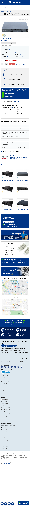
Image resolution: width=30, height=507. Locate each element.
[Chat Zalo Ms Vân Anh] (5, 505)
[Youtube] (9, 366)
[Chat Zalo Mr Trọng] (9, 505)
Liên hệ (2, 394)
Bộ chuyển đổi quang (5, 432)
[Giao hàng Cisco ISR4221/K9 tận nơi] (15, 235)
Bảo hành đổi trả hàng (6, 382)
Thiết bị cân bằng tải (5, 414)
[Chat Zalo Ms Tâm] (2, 505)
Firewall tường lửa (5, 412)
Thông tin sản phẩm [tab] (7, 101)
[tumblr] (22, 366)
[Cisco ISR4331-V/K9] (7, 188)
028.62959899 (8, 222)
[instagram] (12, 366)
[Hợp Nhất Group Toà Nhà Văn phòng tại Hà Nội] (15, 287)
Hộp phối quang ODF (5, 438)
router (12, 107)
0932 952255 (20, 356)
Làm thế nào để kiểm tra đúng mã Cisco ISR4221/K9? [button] (14, 143)
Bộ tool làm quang (5, 446)
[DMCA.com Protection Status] (4, 399)
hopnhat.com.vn (9, 350)
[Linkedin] (15, 366)
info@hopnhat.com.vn (10, 226)
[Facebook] (2, 366)
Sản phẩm (11, 8)
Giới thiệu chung (4, 377)
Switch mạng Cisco (5, 403)
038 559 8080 (9, 93)
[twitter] (5, 366)
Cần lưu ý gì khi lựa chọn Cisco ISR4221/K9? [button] (12, 139)
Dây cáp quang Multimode (7, 440)
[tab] (15, 126)
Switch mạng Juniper (5, 405)
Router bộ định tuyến (5, 410)
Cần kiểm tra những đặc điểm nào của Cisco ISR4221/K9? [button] (14, 133)
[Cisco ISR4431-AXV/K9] (22, 203)
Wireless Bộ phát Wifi (6, 407)
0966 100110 (20, 362)
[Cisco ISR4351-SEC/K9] (7, 174)
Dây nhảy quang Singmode (7, 442)
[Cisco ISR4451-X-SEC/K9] (22, 188)
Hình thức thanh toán (5, 386)
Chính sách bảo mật (5, 379)
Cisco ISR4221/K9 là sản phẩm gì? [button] (10, 126)
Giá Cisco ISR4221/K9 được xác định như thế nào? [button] (14, 147)
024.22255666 (8, 218)
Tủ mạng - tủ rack (5, 430)
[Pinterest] (19, 366)
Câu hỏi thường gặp (5, 388)
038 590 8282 (9, 95)
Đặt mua (12, 64)
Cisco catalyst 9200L (5, 418)
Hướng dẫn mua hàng (21, 64)
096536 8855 (8, 97)
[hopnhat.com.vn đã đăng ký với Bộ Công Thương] (5, 372)
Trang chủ (3, 8)
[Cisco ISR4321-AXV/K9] (22, 174)
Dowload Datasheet (5, 392)
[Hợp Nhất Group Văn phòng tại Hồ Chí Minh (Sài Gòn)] (15, 307)
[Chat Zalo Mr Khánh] (12, 505)
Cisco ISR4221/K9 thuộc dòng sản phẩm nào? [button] (13, 129)
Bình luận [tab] (16, 101)
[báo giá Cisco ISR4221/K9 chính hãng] (15, 271)
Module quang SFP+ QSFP (6, 436)
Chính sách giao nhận (5, 384)
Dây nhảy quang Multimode (7, 444)
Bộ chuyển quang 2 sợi (6, 434)
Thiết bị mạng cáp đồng (6, 416)
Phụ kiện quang (4, 448)
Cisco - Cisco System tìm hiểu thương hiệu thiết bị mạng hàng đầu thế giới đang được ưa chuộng (19, 157)
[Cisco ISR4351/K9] (7, 203)
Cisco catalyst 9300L (5, 420)
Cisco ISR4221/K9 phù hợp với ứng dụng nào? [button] (13, 136)
